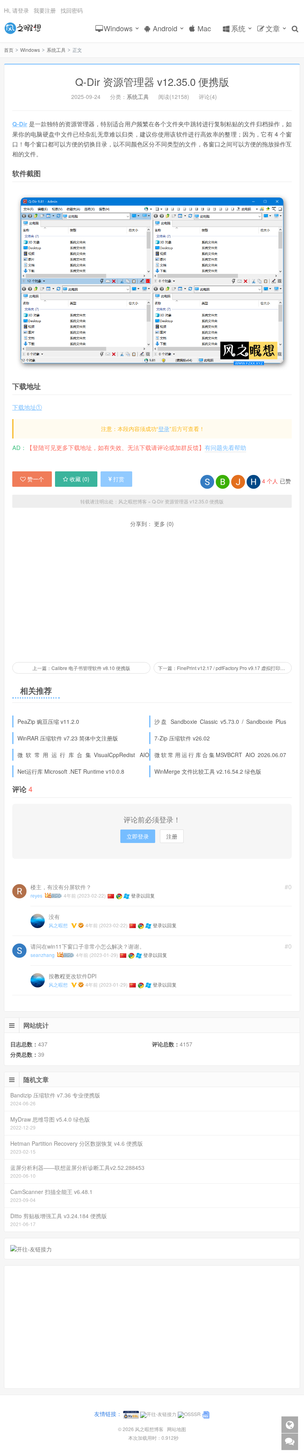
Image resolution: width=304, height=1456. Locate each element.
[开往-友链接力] (31, 1248)
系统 (238, 28)
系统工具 (56, 49)
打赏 (118, 479)
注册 (171, 836)
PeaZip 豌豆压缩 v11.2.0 (48, 721)
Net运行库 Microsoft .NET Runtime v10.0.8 (70, 771)
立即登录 (138, 836)
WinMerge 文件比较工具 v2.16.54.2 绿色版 (207, 771)
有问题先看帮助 (225, 447)
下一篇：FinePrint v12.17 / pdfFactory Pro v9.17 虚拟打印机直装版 (225, 667)
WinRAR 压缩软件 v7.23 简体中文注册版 (67, 738)
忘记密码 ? (199, 137)
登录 (163, 429)
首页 (8, 49)
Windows (118, 28)
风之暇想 (58, 925)
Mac (204, 28)
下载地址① (27, 407)
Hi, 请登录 (16, 10)
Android (165, 28)
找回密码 (72, 10)
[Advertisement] (152, 594)
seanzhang (42, 954)
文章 (273, 28)
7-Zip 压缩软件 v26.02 (182, 738)
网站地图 (176, 1429)
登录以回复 (143, 895)
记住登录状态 (113, 137)
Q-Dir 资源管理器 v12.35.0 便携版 (188, 501)
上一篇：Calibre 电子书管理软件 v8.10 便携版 (81, 667)
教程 (59, 976)
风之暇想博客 (23, 28)
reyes (36, 895)
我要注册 (45, 10)
